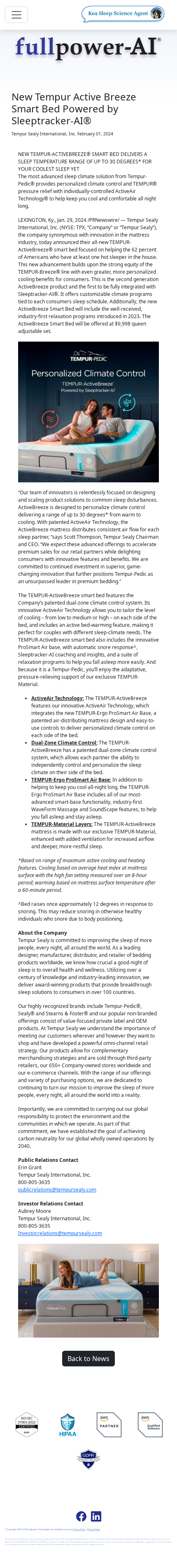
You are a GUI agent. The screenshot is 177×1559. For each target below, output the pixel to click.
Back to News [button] (88, 1358)
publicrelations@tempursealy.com (57, 1189)
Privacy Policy (93, 1529)
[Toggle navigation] (16, 15)
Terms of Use (78, 1529)
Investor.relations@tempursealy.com (60, 1233)
